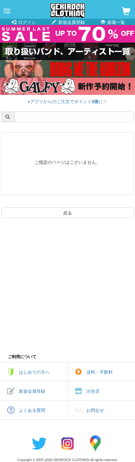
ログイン (26, 22)
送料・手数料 (99, 372)
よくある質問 (32, 410)
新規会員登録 (71, 22)
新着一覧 (115, 22)
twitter (39, 443)
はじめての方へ (34, 372)
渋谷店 (93, 391)
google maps (96, 443)
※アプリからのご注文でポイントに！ (67, 101)
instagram (67, 443)
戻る (67, 213)
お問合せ (95, 410)
